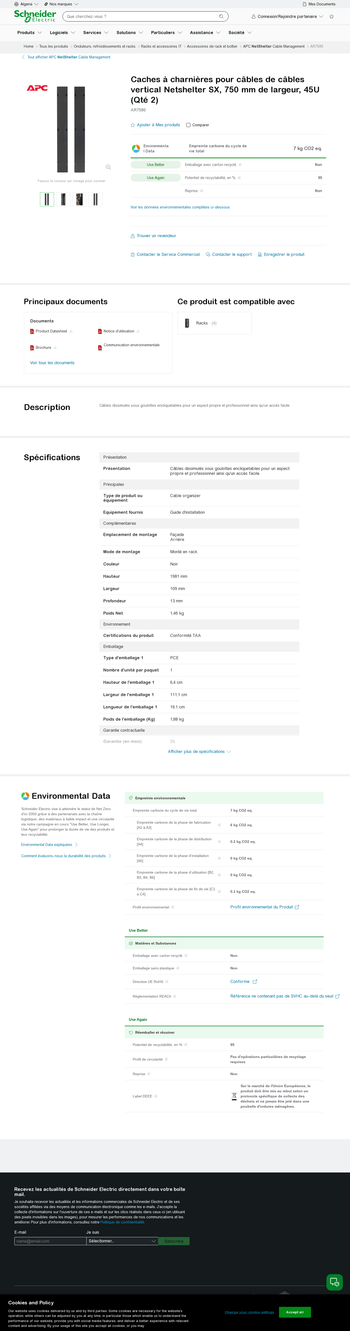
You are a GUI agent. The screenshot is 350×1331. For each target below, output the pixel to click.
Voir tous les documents (52, 362)
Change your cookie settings (249, 1312)
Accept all (294, 1312)
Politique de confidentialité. (122, 1222)
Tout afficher (68, 57)
